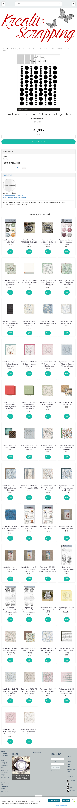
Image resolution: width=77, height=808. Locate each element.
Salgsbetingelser (71, 769)
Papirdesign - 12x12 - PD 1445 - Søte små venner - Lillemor (29, 364)
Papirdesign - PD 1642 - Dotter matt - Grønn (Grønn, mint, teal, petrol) (47, 569)
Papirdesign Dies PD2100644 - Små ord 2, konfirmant (48, 242)
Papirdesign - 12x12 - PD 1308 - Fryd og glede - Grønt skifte (66, 283)
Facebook (72, 780)
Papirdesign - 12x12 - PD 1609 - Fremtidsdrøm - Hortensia (48, 650)
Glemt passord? (55, 770)
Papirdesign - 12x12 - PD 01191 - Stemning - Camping (29, 650)
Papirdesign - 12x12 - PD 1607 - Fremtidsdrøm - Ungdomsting (66, 488)
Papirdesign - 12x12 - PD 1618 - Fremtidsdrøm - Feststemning (10, 650)
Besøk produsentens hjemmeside (13, 195)
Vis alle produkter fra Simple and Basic (14, 197)
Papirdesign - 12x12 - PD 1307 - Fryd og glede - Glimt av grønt (48, 283)
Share (18, 168)
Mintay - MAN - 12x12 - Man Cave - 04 (10, 446)
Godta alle (66, 800)
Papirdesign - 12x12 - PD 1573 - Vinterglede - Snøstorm (10, 488)
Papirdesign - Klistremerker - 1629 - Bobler (67, 569)
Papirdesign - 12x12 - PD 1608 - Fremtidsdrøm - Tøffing (66, 650)
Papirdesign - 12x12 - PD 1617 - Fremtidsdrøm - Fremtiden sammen (29, 732)
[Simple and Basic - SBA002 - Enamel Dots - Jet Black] (38, 82)
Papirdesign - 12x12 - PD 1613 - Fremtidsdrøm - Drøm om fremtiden (10, 732)
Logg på (69, 761)
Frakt (68, 764)
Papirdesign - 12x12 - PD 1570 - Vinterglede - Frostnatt (29, 447)
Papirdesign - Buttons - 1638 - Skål (10, 241)
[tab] (38, 151)
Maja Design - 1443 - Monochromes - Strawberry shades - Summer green (29, 406)
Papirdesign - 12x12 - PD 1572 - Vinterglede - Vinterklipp (66, 447)
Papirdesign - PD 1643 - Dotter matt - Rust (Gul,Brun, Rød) (29, 569)
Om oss (69, 756)
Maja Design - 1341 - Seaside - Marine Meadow (29, 323)
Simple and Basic (37, 118)
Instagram (73, 784)
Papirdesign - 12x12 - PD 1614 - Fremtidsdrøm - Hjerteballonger (66, 691)
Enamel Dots (39, 49)
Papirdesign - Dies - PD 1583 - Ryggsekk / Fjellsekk (48, 610)
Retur (68, 766)
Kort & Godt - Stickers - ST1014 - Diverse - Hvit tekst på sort (10, 323)
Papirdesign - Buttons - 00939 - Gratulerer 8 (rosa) (66, 242)
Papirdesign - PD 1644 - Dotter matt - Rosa (10, 568)
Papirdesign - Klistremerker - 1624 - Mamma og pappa (29, 610)
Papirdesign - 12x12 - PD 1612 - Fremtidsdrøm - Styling (48, 691)
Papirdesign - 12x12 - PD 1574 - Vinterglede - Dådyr (29, 487)
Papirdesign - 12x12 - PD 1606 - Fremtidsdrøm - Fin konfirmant (10, 528)
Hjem (4, 49)
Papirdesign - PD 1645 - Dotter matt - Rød (66, 527)
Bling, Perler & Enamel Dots (23, 49)
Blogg (71, 787)
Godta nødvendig (54, 800)
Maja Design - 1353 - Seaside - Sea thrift (66, 322)
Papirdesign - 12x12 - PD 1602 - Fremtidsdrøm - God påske (66, 610)
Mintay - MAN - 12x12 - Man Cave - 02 (66, 403)
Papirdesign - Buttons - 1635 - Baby (29, 527)
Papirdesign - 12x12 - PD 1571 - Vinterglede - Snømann (48, 447)
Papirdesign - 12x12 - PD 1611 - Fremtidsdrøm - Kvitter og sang (29, 691)
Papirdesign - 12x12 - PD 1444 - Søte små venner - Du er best (10, 364)
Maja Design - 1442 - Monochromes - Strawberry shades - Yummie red (10, 406)
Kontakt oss (70, 759)
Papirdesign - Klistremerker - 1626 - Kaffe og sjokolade (10, 610)
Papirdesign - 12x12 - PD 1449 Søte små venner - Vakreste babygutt (67, 364)
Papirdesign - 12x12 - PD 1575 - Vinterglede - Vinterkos (48, 488)
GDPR (68, 771)
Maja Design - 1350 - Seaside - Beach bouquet (47, 322)
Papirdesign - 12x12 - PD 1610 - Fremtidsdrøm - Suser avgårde (10, 691)
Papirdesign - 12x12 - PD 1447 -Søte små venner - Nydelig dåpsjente (48, 364)
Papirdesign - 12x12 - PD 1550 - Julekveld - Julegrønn (48, 405)
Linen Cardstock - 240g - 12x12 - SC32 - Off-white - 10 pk (29, 283)
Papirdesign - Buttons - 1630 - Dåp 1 (48, 527)
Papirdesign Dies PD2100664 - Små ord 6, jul (29, 242)
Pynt (10, 49)
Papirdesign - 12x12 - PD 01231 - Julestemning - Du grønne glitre (10, 283)
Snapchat (72, 790)
